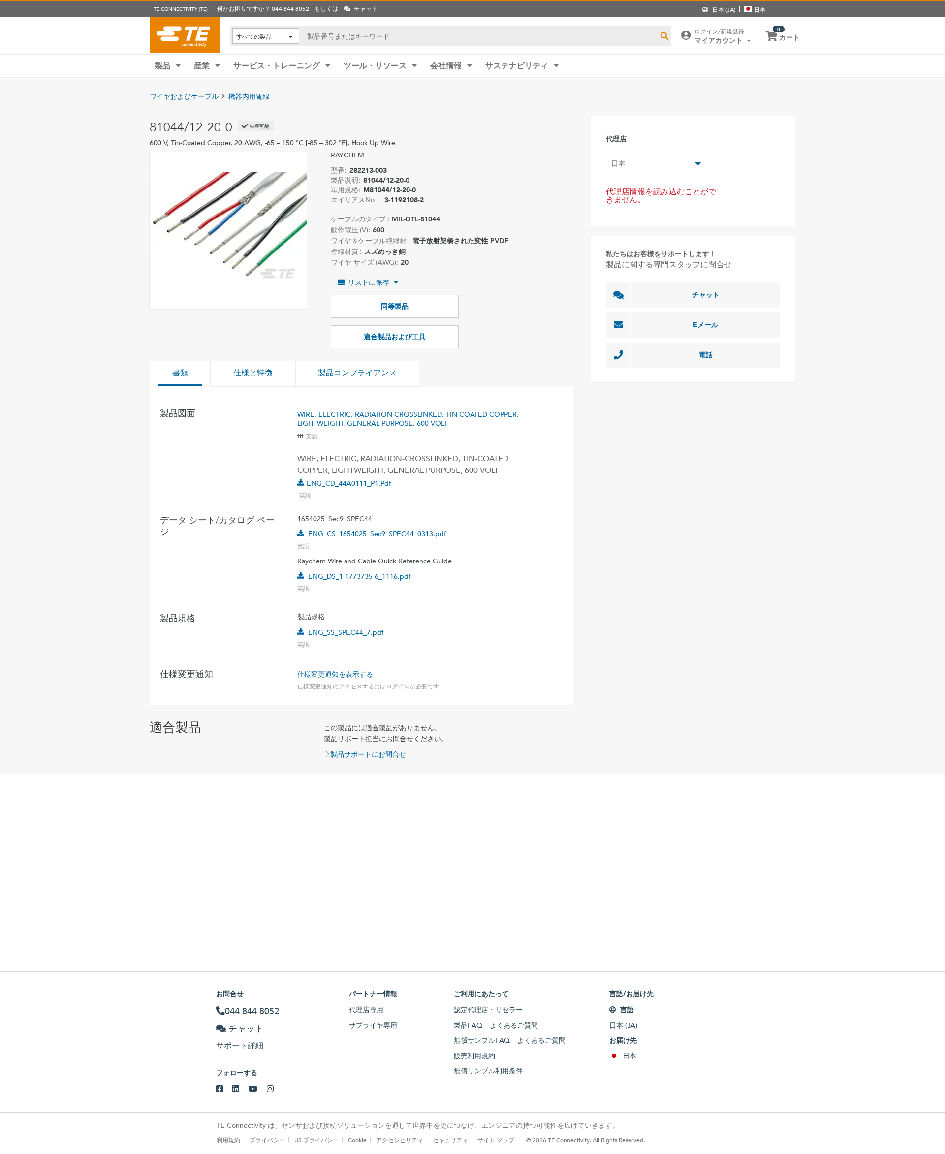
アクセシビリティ (399, 1140)
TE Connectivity (185, 35)
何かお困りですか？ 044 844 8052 (263, 8)
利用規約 (228, 1140)
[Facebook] (224, 1089)
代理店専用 (366, 1009)
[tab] (180, 374)
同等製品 (395, 306)
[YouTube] (258, 1089)
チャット (706, 294)
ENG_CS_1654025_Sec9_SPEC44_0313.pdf (377, 534)
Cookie (357, 1140)
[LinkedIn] (240, 1089)
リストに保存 (368, 282)
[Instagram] (275, 1089)
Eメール (705, 324)
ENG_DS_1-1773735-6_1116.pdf (359, 576)
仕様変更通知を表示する (335, 674)
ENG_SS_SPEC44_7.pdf (346, 632)
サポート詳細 (239, 1045)
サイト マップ (495, 1140)
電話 (706, 354)
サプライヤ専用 (373, 1025)
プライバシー (267, 1140)
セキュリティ (450, 1140)
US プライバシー (316, 1140)
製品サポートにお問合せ (368, 754)
